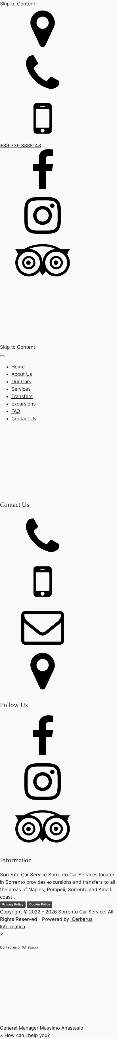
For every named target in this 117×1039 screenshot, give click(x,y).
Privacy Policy (12, 904)
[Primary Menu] (2, 356)
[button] (58, 994)
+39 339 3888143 (20, 145)
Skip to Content (17, 4)
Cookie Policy (39, 904)
